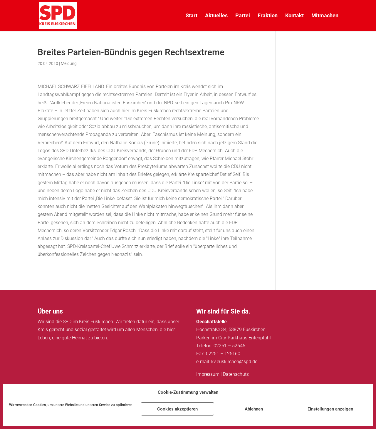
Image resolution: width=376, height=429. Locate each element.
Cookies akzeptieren (177, 409)
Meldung (69, 63)
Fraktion (268, 16)
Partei (242, 16)
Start (191, 16)
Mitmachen (324, 16)
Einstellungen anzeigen (330, 409)
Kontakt (294, 16)
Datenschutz (236, 374)
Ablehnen (254, 409)
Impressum (207, 374)
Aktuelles (216, 16)
